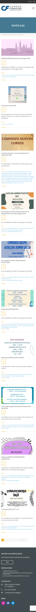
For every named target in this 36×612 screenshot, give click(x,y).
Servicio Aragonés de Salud (8, 179)
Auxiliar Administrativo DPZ (19, 175)
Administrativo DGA (14, 172)
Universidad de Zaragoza (13, 480)
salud (22, 183)
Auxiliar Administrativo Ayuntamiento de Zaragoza (22, 75)
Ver (7, 562)
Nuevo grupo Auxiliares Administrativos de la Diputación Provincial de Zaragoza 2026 (15, 212)
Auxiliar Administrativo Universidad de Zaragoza (17, 476)
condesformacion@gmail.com (14, 593)
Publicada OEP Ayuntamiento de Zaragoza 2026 (15, 58)
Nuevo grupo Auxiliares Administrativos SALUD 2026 (13, 261)
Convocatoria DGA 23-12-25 (10, 509)
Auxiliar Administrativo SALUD (9, 183)
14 (17, 540)
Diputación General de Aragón (9, 325)
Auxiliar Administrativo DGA (27, 324)
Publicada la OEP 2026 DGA (10, 309)
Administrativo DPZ (14, 228)
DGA (19, 183)
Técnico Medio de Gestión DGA (24, 179)
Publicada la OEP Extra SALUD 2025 (12, 357)
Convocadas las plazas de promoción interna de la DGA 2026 (16, 407)
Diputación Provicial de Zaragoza (20, 178)
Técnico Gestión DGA (28, 325)
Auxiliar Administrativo (24, 529)
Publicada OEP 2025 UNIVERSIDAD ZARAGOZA (13, 458)
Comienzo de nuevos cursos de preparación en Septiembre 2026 (15, 154)
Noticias (11, 124)
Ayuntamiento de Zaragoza (9, 77)
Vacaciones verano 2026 (8, 105)
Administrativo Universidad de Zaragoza (19, 475)
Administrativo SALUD (25, 172)
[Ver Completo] (17, 47)
